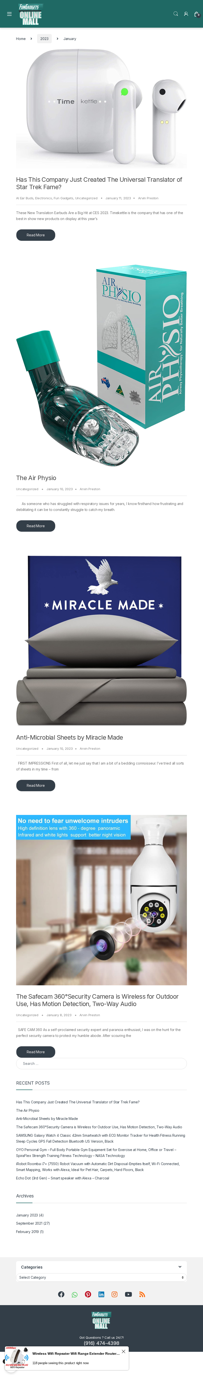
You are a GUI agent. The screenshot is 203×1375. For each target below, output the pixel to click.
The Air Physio (36, 478)
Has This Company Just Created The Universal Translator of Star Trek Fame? (78, 1102)
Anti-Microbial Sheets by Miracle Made (69, 737)
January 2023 (27, 1215)
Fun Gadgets (63, 198)
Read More (36, 235)
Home (20, 39)
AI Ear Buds (24, 198)
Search (175, 14)
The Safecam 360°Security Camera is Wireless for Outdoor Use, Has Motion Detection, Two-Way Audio (97, 1000)
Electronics (43, 198)
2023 (44, 39)
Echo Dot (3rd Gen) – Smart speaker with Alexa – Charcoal (62, 1178)
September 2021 (29, 1223)
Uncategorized (86, 198)
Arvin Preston (148, 198)
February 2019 (27, 1232)
